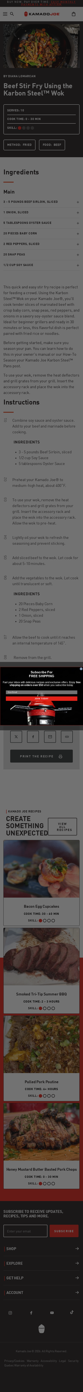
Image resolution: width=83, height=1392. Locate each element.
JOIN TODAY (41, 698)
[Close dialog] (81, 669)
